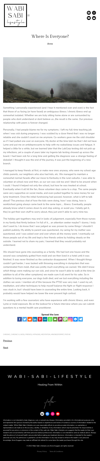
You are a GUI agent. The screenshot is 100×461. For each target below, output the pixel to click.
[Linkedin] (35, 319)
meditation (45, 334)
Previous (7, 340)
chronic (6, 334)
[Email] (55, 319)
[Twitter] (24, 319)
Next (5, 347)
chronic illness (17, 334)
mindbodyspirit (57, 334)
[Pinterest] (40, 319)
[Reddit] (29, 319)
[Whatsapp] (50, 319)
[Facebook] (19, 319)
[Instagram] (70, 319)
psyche (67, 334)
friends (28, 334)
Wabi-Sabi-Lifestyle (51, 376)
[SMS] (65, 319)
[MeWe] (45, 319)
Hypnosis (36, 334)
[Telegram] (80, 319)
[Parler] (60, 319)
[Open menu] (28, 15)
